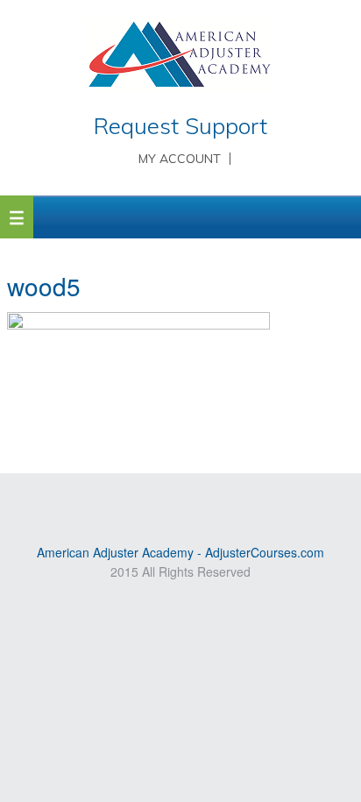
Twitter (192, 501)
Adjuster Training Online (180, 57)
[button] (16, 216)
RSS (141, 501)
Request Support (180, 125)
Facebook (218, 501)
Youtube (167, 501)
